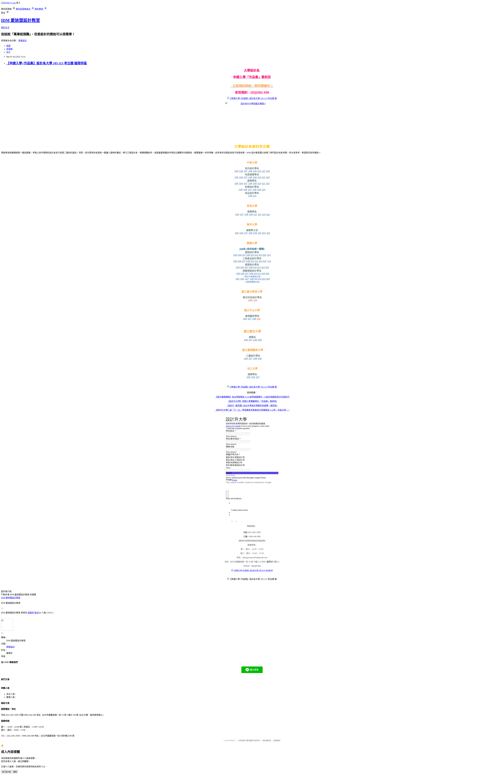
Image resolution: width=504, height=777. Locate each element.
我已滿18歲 (6, 772)
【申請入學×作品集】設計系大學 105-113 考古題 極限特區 (46, 63)
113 (258, 319)
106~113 (252, 300)
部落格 (9, 49)
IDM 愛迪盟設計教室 (20, 20)
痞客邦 (31, 613)
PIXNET (232, 740)
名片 (8, 52)
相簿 (8, 46)
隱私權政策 (266, 740)
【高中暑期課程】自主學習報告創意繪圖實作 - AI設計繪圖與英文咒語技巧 (252, 397)
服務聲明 (277, 740)
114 (268, 214)
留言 (37, 613)
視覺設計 (22, 40)
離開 (15, 772)
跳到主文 (5, 27)
